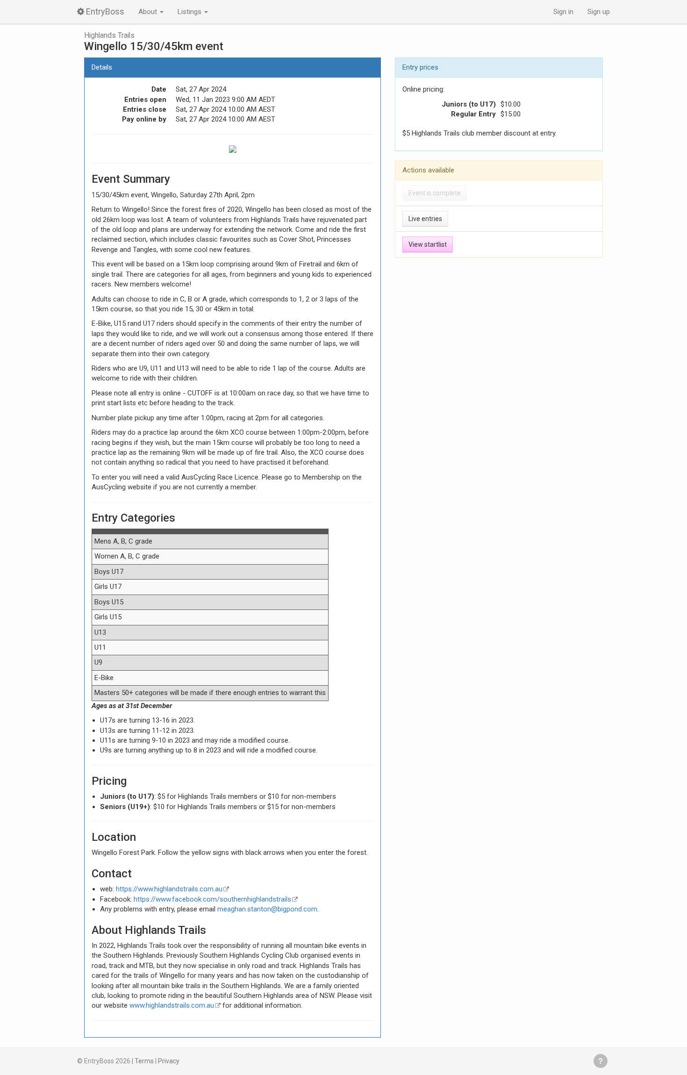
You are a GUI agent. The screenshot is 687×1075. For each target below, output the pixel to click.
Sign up (598, 11)
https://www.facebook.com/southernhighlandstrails (212, 899)
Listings (190, 11)
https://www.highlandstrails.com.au (169, 889)
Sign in (563, 11)
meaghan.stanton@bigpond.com (267, 909)
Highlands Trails (109, 35)
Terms (144, 1061)
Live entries (425, 218)
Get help (601, 1061)
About (148, 11)
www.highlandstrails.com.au (171, 1005)
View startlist (427, 244)
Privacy (168, 1061)
